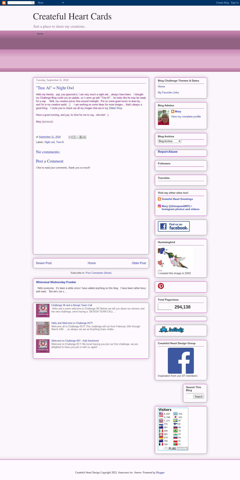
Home (40, 33)
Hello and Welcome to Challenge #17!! (72, 323)
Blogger (160, 472)
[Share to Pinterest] (84, 137)
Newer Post (44, 263)
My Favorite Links (168, 92)
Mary (178, 111)
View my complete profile (186, 116)
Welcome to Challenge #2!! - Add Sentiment (75, 340)
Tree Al (60, 142)
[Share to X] (77, 137)
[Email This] (70, 137)
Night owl (50, 142)
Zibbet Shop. (116, 108)
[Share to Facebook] (81, 137)
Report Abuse (168, 151)
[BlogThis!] (74, 137)
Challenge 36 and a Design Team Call (71, 305)
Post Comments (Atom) (98, 272)
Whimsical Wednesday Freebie (56, 282)
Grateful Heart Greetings (177, 198)
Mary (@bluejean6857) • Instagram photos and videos (181, 208)
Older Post (139, 263)
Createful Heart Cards (72, 16)
